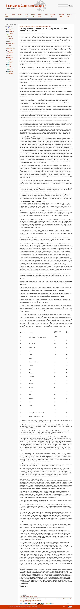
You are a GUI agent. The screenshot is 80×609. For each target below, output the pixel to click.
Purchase (53, 19)
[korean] (26, 16)
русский (6, 16)
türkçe (46, 14)
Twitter (10, 62)
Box (10, 64)
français (13, 14)
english (6, 14)
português (61, 14)
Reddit (10, 59)
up (45, 598)
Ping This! (11, 33)
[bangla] (51, 16)
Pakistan (31, 596)
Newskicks (11, 31)
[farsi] (19, 16)
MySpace (11, 73)
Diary (6, 19)
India (21, 596)
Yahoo (10, 54)
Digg (10, 29)
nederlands (52, 14)
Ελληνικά (69, 14)
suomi (68, 16)
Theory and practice (29, 19)
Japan (27, 596)
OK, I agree (65, 606)
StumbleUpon (12, 48)
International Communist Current (25, 5)
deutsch (20, 14)
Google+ (11, 57)
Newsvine (11, 47)
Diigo (10, 66)
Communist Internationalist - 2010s (27, 26)
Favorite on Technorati (11, 35)
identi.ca (11, 55)
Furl (9, 41)
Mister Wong (11, 43)
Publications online (45, 19)
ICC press (37, 19)
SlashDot (11, 61)
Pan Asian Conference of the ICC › (64, 598)
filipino (39, 16)
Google (10, 69)
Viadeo (10, 50)
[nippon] (32, 16)
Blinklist (10, 40)
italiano (26, 14)
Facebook (11, 68)
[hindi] (13, 16)
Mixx (10, 45)
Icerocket (11, 52)
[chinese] (46, 16)
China (24, 596)
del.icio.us (11, 28)
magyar (61, 16)
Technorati (11, 38)
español (40, 14)
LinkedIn (11, 71)
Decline (69, 606)
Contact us (11, 19)
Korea (35, 596)
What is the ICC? (19, 19)
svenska (33, 14)
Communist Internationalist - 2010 (43, 26)
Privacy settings (40, 604)
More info (39, 607)
